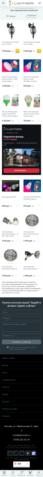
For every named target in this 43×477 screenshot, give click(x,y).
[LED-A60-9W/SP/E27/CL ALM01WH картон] (32, 186)
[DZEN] (27, 453)
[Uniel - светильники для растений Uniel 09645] (32, 65)
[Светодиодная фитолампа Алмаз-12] (10, 255)
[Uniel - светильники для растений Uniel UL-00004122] (10, 65)
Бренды (5, 365)
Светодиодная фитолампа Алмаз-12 (9, 268)
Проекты (5, 402)
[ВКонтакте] (21, 453)
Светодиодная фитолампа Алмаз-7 (30, 268)
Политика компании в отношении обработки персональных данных (21, 458)
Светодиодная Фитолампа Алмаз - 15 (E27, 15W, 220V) (10, 234)
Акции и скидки (8, 358)
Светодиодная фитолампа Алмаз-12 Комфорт (31, 234)
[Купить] (17, 51)
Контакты (6, 416)
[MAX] (33, 453)
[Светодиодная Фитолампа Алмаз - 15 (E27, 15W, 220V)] (10, 220)
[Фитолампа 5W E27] (10, 186)
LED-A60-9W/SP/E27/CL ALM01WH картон (32, 198)
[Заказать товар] (17, 86)
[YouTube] (10, 453)
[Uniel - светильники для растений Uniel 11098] (10, 31)
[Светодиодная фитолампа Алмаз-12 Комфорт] (32, 220)
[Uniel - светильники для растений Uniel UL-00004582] (32, 100)
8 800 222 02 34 (21, 439)
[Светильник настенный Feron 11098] (32, 31)
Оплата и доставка (9, 409)
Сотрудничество (8, 380)
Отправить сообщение (21, 342)
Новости (5, 387)
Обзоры (5, 394)
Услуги (4, 372)
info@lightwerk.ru (21, 435)
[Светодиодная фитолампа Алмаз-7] (32, 255)
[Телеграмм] (16, 453)
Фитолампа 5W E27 (9, 197)
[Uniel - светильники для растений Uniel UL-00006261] (10, 100)
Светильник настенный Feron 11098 (10, 43)
